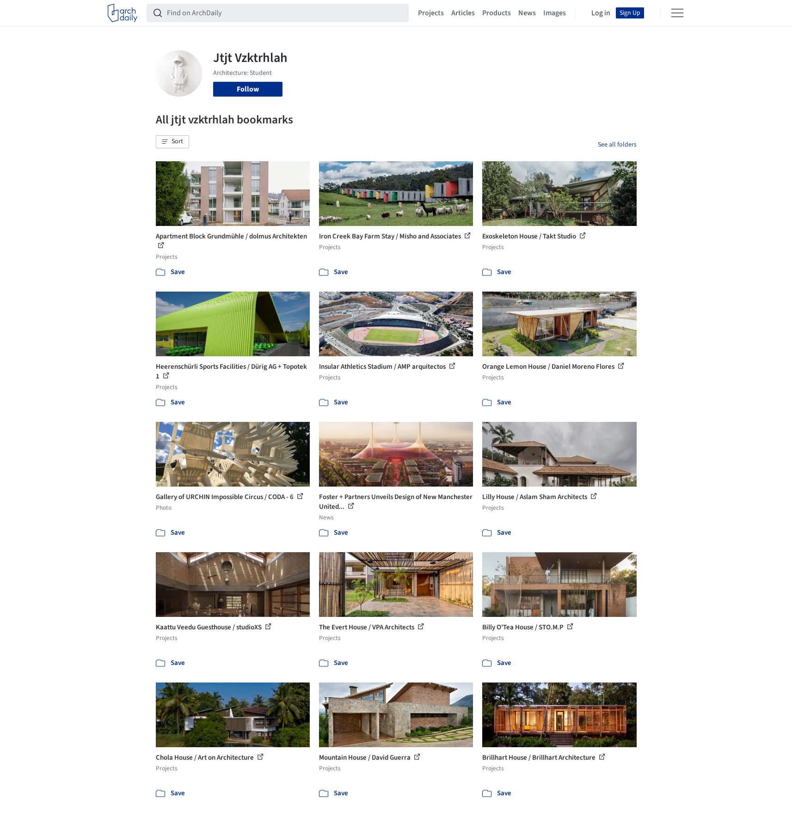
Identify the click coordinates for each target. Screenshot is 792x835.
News (527, 13)
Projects (431, 13)
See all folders (617, 144)
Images (554, 13)
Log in (600, 13)
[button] (172, 141)
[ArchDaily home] (122, 13)
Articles (463, 13)
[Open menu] (677, 13)
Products (496, 13)
